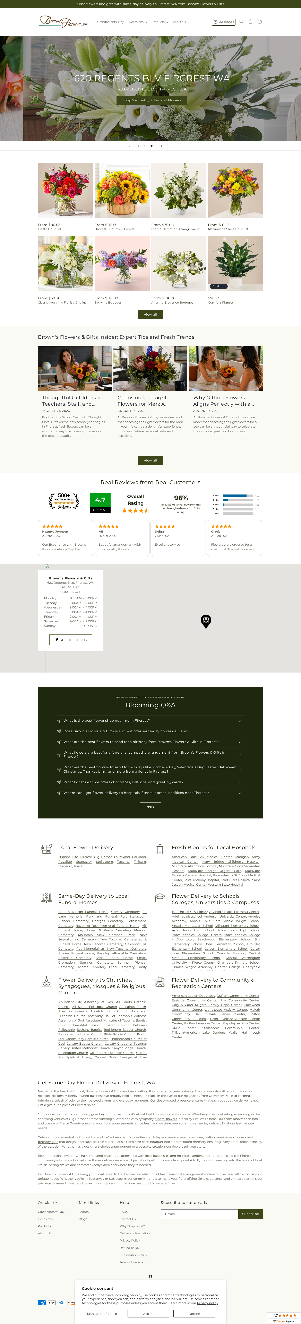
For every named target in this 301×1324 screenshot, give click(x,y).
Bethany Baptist (89, 1030)
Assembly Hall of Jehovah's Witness (117, 1016)
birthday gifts (48, 1142)
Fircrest (86, 857)
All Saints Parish (132, 1007)
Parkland (139, 857)
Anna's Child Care (205, 921)
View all (150, 314)
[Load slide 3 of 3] (151, 146)
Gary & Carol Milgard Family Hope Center (207, 1005)
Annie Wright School (241, 921)
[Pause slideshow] (171, 145)
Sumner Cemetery (96, 962)
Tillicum (140, 861)
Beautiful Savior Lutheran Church (101, 1025)
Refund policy (129, 1248)
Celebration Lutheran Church (112, 1053)
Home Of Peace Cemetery (108, 930)
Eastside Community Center (195, 1000)
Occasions (45, 1219)
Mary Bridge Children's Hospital (230, 861)
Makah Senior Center (225, 1014)
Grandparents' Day (51, 1212)
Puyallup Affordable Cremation (121, 953)
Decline (194, 1314)
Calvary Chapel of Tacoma (125, 1043)
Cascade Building (231, 953)
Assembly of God (71, 1020)
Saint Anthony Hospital (201, 880)
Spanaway (84, 861)
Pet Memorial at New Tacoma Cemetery (111, 948)
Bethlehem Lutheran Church (80, 1034)
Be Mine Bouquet (108, 302)
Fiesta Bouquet (49, 229)
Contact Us (128, 1219)
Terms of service (131, 1262)
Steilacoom (104, 861)
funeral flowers (166, 1119)
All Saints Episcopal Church (94, 1007)
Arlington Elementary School (237, 926)
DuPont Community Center (238, 996)
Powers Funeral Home (76, 953)
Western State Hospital (225, 884)
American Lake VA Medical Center (202, 857)
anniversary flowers (231, 1137)
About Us (44, 1233)
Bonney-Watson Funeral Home (83, 912)
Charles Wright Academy (192, 967)
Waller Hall (238, 1032)
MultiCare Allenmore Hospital (194, 866)
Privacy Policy (207, 1303)
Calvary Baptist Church (85, 1043)
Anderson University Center (225, 916)
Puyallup (65, 861)
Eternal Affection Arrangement (175, 229)
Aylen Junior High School (193, 930)
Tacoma (123, 861)
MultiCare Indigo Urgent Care (214, 871)
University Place (70, 866)
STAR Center (184, 1028)
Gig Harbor (103, 857)
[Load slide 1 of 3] (139, 146)
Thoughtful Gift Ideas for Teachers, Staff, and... (73, 401)
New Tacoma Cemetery (103, 944)
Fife (75, 857)
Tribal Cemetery (121, 967)
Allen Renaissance (72, 1011)
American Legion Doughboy (193, 996)
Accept (148, 1314)
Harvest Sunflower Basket (115, 229)
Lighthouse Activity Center (226, 1009)
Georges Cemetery (107, 921)
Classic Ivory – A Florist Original (62, 302)
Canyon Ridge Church (129, 1048)
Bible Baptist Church (119, 1034)
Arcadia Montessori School (192, 926)
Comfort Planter (220, 302)
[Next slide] (161, 145)
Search (84, 1212)
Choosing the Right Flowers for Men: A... (143, 401)
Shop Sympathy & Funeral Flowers (150, 100)
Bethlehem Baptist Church (125, 1030)
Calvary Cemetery (125, 912)
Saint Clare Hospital (236, 880)
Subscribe (250, 1214)
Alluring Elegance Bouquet (172, 302)
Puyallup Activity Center (241, 1023)
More (150, 806)
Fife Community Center (240, 1000)
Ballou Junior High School (237, 930)
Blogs (83, 1219)
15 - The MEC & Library (189, 912)
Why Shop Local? (132, 1226)
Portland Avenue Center (202, 1023)
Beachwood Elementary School (223, 939)
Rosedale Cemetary (74, 958)
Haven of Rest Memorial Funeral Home (107, 926)
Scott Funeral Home (114, 958)
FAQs (124, 1212)
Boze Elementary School (224, 944)
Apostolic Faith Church (109, 1011)
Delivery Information (135, 1233)
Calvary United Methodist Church (84, 1048)
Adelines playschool (187, 916)
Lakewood (122, 857)
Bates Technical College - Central (197, 935)
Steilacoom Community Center (230, 1028)
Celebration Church (73, 1053)
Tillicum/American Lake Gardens (199, 1032)
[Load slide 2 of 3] (145, 146)
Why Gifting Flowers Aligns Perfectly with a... (223, 401)
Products (44, 1226)
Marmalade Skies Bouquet (228, 229)
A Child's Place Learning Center (234, 912)
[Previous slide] (129, 145)
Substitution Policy (133, 1255)
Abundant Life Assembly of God (85, 1002)
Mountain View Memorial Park (106, 935)
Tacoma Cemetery (91, 967)
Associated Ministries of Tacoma (110, 1020)
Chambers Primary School (238, 962)
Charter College (227, 967)
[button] (137, 22)
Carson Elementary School (226, 948)
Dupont (64, 857)
